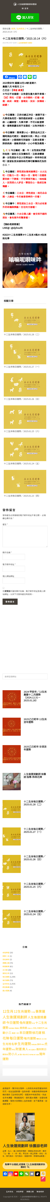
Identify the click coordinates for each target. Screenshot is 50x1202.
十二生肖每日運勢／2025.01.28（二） (22, 334)
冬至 (33, 1023)
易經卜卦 (15, 1033)
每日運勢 (6, 977)
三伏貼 (33, 1012)
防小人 (12, 1054)
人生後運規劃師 (15, 1016)
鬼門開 (31, 1054)
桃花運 (36, 1032)
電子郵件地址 (9, 564)
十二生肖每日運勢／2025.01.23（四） (22, 495)
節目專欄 (6, 987)
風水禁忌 (26, 1054)
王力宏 (44, 1039)
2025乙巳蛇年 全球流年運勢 (35, 748)
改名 (35, 1028)
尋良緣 (23, 1027)
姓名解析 (6, 959)
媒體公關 (6, 963)
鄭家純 (5, 1054)
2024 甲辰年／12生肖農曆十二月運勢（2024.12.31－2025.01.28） (35, 696)
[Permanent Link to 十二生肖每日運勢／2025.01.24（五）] (25, 439)
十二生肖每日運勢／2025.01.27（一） (22, 366)
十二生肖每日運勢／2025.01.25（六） (22, 431)
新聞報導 (6, 966)
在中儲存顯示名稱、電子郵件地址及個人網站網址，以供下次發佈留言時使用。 (24, 593)
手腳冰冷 (30, 1028)
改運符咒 (40, 1028)
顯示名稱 (7, 552)
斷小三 (7, 1032)
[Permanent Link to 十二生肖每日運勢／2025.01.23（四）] (25, 471)
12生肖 (8, 1011)
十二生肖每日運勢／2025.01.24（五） (22, 463)
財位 (13, 1049)
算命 (39, 1044)
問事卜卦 (6, 956)
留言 (5, 524)
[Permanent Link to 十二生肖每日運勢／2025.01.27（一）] (25, 342)
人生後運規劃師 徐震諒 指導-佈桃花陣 (35, 775)
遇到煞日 (41, 1049)
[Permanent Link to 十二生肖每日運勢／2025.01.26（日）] (25, 374)
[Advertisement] (25, 638)
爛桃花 (39, 1039)
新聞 (46, 1028)
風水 (21, 1054)
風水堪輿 (6, 990)
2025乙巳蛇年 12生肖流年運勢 (35, 720)
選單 (27, 8)
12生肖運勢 (22, 1011)
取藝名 (17, 1028)
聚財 (42, 1044)
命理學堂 (6, 952)
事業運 (40, 1011)
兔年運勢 (26, 1022)
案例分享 (6, 973)
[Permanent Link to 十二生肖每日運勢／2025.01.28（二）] (25, 310)
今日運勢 (12, 1022)
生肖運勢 (24, 1043)
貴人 (25, 1049)
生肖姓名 (6, 984)
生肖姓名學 (10, 1044)
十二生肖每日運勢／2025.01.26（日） (22, 398)
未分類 (5, 970)
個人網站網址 (8, 576)
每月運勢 (6, 980)
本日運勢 (25, 1032)
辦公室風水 (32, 1050)
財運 (19, 1049)
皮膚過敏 (34, 1044)
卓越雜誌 (12, 1028)
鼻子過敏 (36, 1054)
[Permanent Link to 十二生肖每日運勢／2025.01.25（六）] (25, 406)
